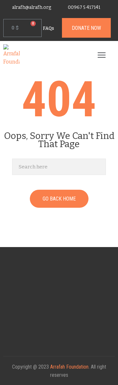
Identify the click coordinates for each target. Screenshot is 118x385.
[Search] (99, 167)
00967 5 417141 (84, 7)
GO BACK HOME (59, 199)
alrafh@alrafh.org (31, 7)
